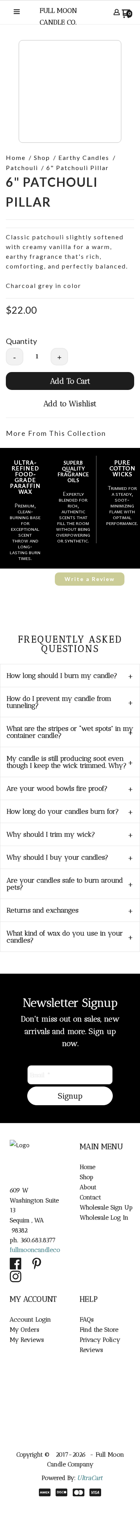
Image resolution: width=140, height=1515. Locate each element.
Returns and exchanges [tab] (43, 910)
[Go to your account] (117, 12)
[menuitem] (105, 1167)
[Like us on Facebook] (15, 1263)
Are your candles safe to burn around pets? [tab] (65, 884)
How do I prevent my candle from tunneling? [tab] (59, 702)
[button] (17, 12)
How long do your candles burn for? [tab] (63, 811)
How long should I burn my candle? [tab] (62, 675)
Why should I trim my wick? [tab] (51, 834)
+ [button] (59, 357)
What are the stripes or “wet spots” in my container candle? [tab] (70, 732)
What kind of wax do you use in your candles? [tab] (65, 936)
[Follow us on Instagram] (15, 1276)
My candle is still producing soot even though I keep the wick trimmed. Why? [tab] (67, 762)
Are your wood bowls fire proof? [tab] (57, 788)
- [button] (14, 357)
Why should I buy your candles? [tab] (57, 857)
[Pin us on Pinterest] (37, 1263)
